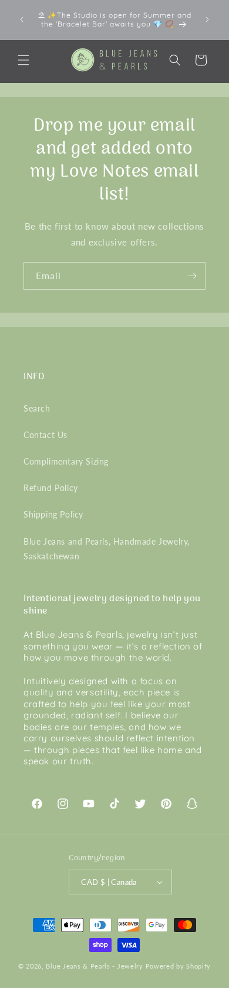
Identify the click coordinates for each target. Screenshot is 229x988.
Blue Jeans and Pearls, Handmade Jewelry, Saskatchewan (106, 548)
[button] (23, 60)
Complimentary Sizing (66, 461)
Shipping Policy (53, 514)
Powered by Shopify (178, 966)
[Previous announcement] (22, 19)
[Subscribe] (192, 276)
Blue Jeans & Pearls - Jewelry (94, 966)
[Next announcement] (207, 19)
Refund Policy (50, 488)
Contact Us (45, 435)
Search (36, 408)
